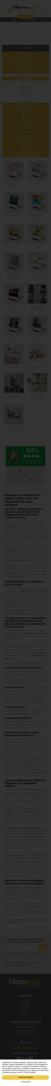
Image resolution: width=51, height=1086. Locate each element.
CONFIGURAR (25, 1082)
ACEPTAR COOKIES (25, 1077)
